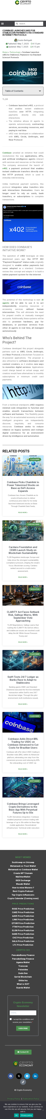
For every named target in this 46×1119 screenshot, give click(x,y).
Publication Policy (31, 1098)
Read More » (23, 512)
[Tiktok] (23, 1082)
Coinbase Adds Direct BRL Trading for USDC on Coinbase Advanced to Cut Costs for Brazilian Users (23, 743)
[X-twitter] (19, 1076)
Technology (15, 52)
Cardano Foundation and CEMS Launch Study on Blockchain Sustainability (23, 550)
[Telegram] (27, 1076)
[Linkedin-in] (35, 1076)
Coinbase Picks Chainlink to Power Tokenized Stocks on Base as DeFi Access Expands (23, 486)
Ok (16, 1115)
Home (5, 52)
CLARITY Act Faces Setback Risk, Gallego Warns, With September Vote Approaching (23, 616)
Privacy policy (26, 1115)
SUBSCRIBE (23, 1028)
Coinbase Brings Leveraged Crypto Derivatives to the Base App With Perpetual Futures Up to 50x (23, 808)
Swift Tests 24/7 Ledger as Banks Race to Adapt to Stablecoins (23, 679)
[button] (2, 24)
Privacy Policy (13, 1098)
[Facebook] (11, 1076)
